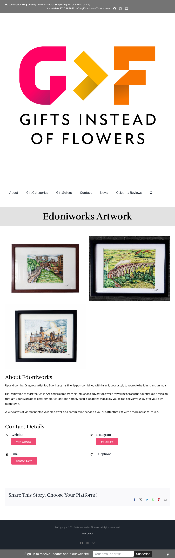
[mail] (126, 8)
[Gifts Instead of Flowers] (87, 14)
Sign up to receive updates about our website (56, 554)
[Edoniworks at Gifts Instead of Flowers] (45, 238)
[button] (151, 192)
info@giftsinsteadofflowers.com (93, 8)
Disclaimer (87, 533)
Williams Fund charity (72, 4)
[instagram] (120, 8)
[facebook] (114, 8)
